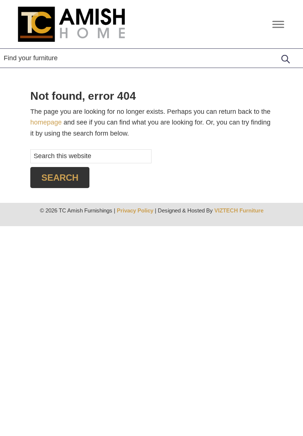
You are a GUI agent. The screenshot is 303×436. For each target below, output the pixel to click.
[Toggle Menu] (278, 24)
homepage (46, 122)
